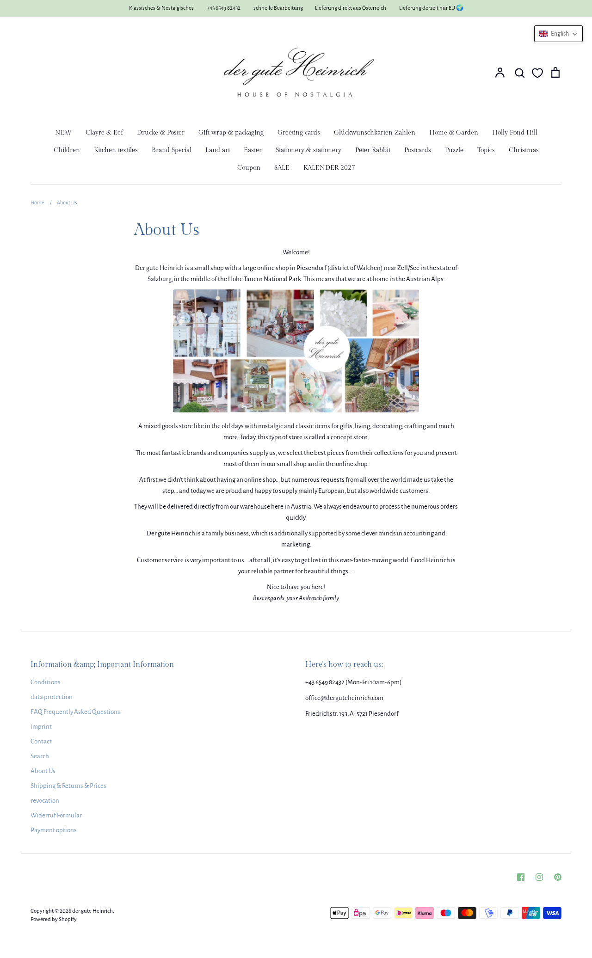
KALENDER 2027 (329, 168)
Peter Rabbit (372, 150)
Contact (41, 741)
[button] (558, 34)
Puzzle (454, 150)
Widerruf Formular (56, 815)
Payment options (54, 830)
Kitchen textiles (116, 150)
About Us (43, 771)
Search (40, 756)
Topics (486, 150)
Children (67, 150)
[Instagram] (539, 877)
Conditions (46, 682)
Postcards (417, 150)
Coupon (248, 168)
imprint (41, 726)
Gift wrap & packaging (231, 132)
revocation (45, 800)
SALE (282, 168)
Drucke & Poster (161, 132)
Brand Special (171, 150)
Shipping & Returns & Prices (68, 785)
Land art (217, 150)
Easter (253, 150)
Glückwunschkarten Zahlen (374, 132)
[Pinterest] (558, 877)
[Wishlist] (537, 73)
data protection (52, 697)
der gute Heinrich (92, 911)
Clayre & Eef (104, 132)
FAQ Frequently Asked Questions (75, 711)
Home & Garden (453, 132)
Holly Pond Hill (514, 132)
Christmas (524, 150)
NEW (63, 132)
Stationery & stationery (308, 150)
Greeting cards (299, 132)
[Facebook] (521, 877)
